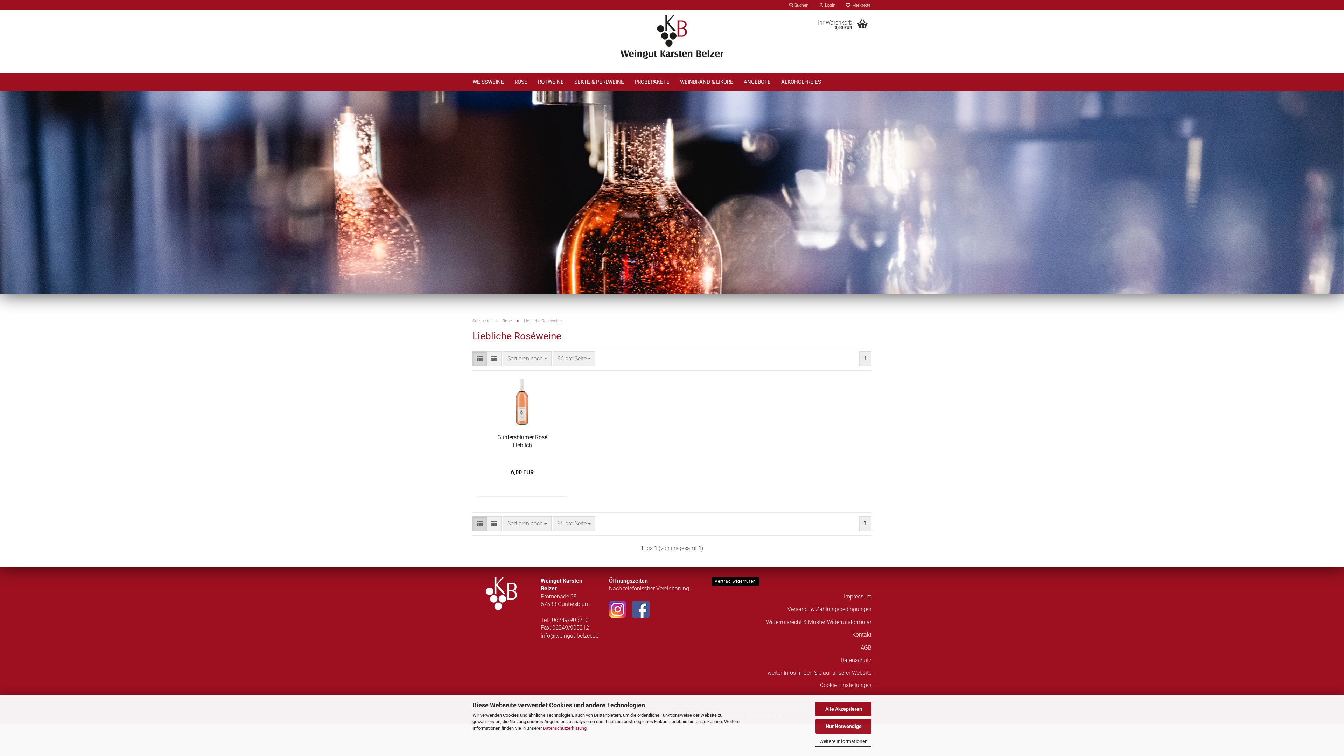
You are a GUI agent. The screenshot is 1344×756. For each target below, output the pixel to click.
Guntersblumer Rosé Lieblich (522, 441)
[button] (479, 358)
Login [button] (829, 5)
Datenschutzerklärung (565, 728)
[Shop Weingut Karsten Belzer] (672, 36)
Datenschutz (856, 660)
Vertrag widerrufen (735, 581)
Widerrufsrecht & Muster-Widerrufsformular (819, 622)
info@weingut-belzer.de (569, 635)
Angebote (757, 82)
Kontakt (862, 634)
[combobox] (527, 358)
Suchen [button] (800, 5)
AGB (866, 647)
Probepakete (652, 82)
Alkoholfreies (801, 82)
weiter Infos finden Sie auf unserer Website (820, 673)
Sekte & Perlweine (599, 82)
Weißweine (488, 82)
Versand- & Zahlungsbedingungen (830, 609)
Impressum (858, 596)
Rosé (520, 82)
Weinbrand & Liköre (706, 82)
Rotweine (551, 82)
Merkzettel (861, 5)
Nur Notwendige (844, 726)
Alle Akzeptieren (843, 709)
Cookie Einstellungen (846, 685)
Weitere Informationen (843, 741)
